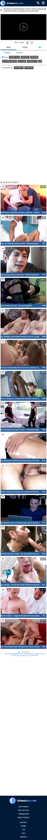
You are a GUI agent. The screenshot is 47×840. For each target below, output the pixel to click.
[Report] (39, 47)
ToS (23, 830)
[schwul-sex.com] (12, 3)
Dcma (23, 826)
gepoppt (25, 57)
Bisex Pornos (23, 818)
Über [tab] (8, 47)
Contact (23, 822)
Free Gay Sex (23, 810)
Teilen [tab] (24, 47)
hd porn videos (9, 61)
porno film (14, 57)
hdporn (34, 57)
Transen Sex (23, 814)
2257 (23, 833)
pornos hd (32, 61)
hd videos (18, 68)
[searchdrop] (38, 3)
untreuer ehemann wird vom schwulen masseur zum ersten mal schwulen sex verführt (24, 654)
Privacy (23, 837)
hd (40, 61)
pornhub (29, 68)
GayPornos (24, 807)
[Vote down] (31, 42)
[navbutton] (43, 3)
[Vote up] (27, 42)
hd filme (22, 61)
